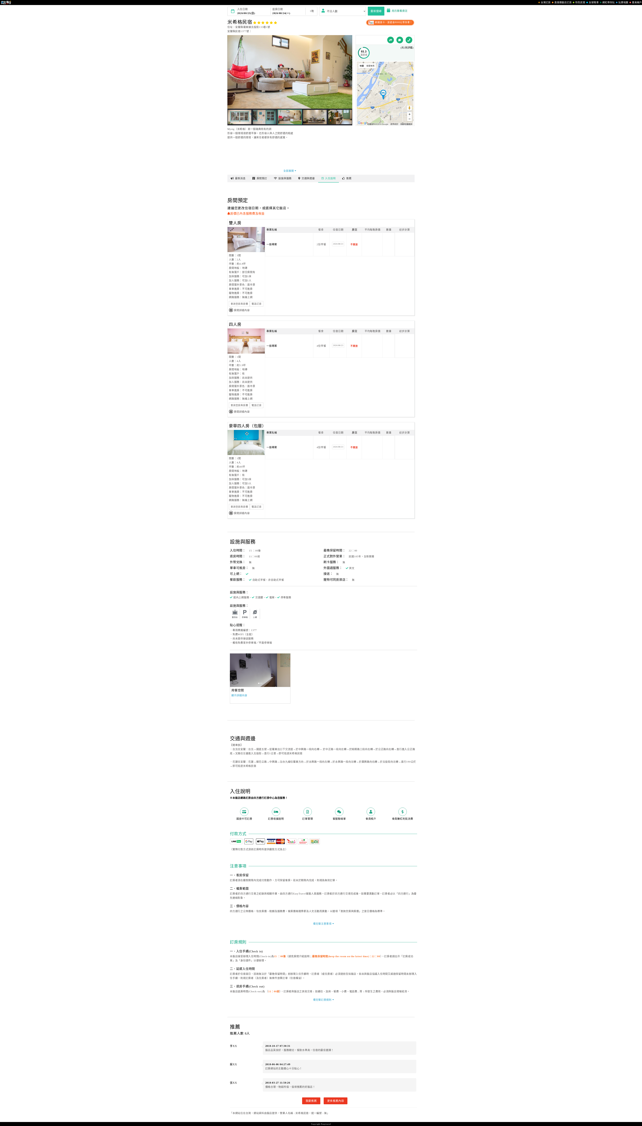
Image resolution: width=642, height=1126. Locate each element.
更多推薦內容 (335, 1100)
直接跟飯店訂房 (563, 2)
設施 (285, 178)
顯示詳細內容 (239, 695)
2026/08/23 (338, 244)
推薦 (349, 178)
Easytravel (326, 1124)
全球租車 (594, 2)
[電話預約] (409, 40)
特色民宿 (580, 2)
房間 (262, 178)
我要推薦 (311, 1100)
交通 (308, 178)
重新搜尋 (376, 11)
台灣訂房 (546, 2)
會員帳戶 (637, 2)
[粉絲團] (399, 40)
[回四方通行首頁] (6, 2)
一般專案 (271, 244)
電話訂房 (256, 304)
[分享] (390, 40)
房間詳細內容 (242, 310)
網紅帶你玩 (608, 2)
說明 (330, 178)
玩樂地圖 (623, 2)
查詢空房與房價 (239, 304)
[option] (261, 670)
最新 (240, 178)
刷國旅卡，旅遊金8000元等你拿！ (393, 22)
